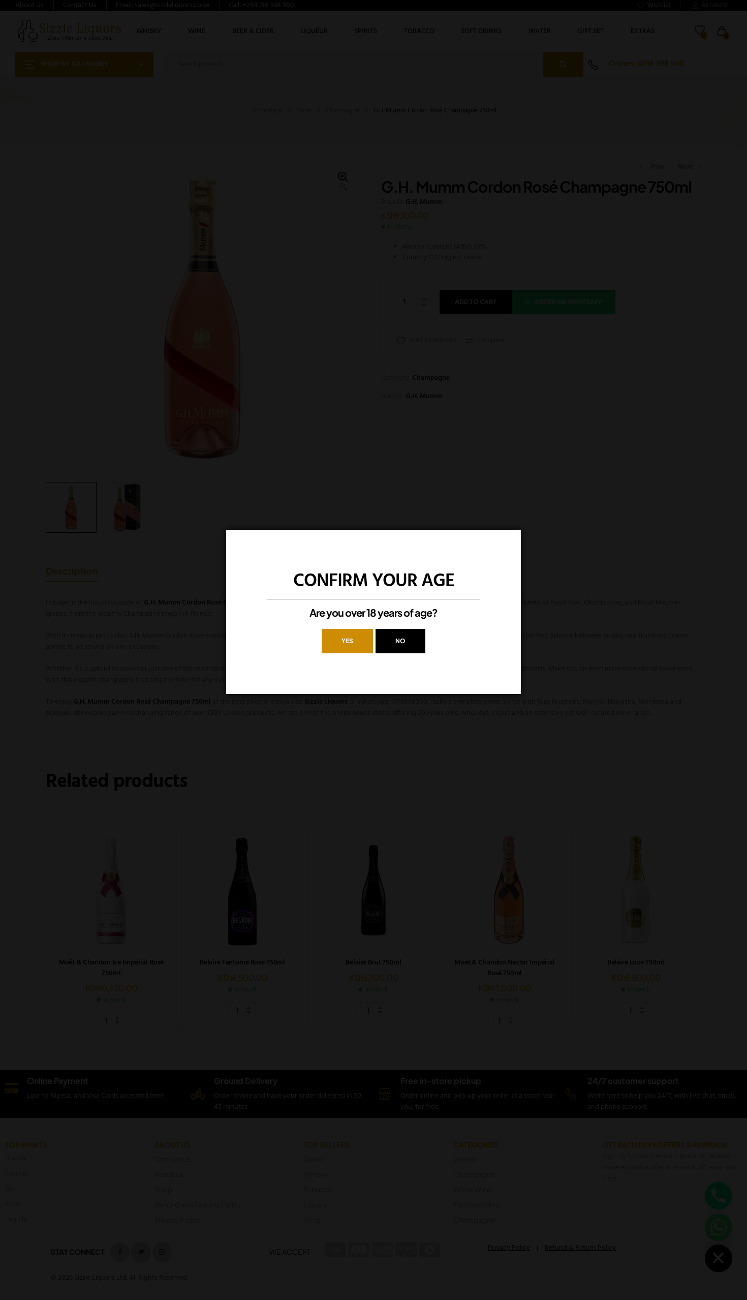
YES (347, 641)
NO (400, 641)
